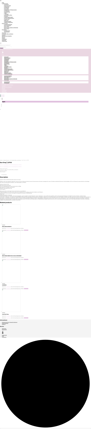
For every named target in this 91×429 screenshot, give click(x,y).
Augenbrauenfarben (8, 24)
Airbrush (3, 34)
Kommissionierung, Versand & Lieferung (9, 322)
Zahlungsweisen (5, 323)
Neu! (3, 2)
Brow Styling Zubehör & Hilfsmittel (11, 27)
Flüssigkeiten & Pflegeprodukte (10, 9)
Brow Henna (6, 28)
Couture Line (6, 19)
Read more (26, 230)
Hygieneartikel (7, 11)
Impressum (4, 337)
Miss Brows (4, 29)
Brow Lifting (6, 26)
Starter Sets (4, 41)
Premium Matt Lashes (8, 17)
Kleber (5, 13)
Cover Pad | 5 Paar (5, 314)
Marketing (4, 40)
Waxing (3, 38)
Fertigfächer (6, 7)
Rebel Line (6, 20)
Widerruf (3, 324)
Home (1, 160)
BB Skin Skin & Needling (7, 36)
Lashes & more (5, 3)
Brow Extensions (7, 25)
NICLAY (3, 37)
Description (4, 174)
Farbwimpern (6, 6)
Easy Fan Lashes (7, 5)
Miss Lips (4, 32)
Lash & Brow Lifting (8, 15)
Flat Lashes (6, 8)
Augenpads (6, 4)
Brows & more (5, 23)
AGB (3, 336)
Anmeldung (6, 164)
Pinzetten (6, 16)
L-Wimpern (6, 14)
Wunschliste (4, 329)
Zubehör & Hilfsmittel (8, 22)
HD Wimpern (6, 10)
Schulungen (4, 39)
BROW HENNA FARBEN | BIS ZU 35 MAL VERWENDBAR (11, 255)
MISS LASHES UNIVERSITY (7, 226)
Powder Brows (7, 30)
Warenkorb (4, 328)
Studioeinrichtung (7, 21)
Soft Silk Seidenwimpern (9, 18)
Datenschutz (4, 335)
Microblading (6, 31)
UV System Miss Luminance (7, 33)
